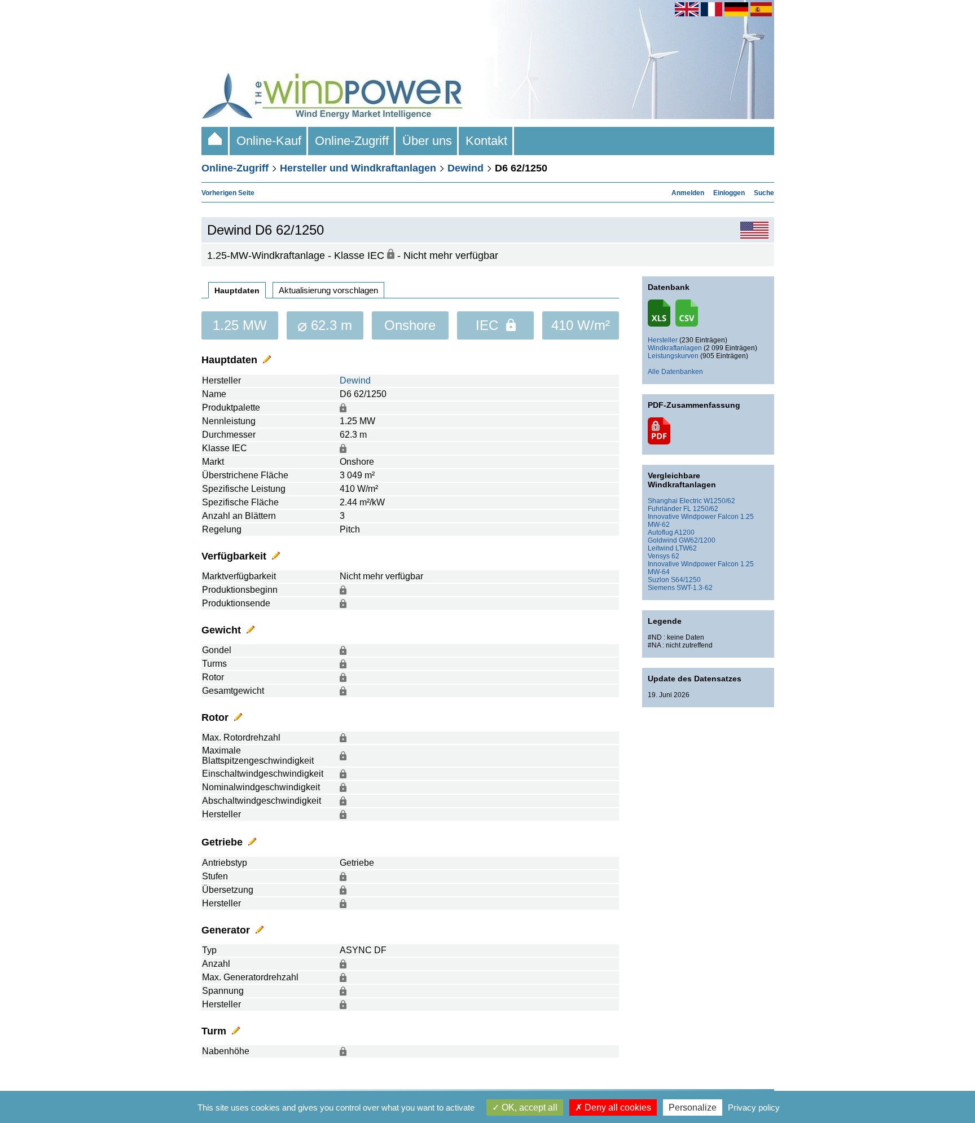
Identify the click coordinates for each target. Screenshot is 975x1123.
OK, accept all (528, 1107)
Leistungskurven (673, 356)
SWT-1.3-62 (695, 588)
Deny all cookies (616, 1107)
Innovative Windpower (682, 517)
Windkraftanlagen (675, 348)
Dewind (465, 168)
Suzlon (658, 580)
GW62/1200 (697, 540)
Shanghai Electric (675, 501)
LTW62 (686, 548)
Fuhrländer (665, 509)
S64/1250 (686, 580)
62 (675, 556)
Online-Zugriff (352, 141)
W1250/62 (719, 501)
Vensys (659, 556)
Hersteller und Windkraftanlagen (358, 168)
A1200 (684, 532)
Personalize (693, 1107)
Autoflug (660, 532)
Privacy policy (754, 1107)
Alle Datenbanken (675, 372)
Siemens (661, 588)
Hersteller (663, 340)
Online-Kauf (269, 141)
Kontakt (486, 141)
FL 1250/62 (700, 509)
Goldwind (662, 540)
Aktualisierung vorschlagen (328, 290)
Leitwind (661, 548)
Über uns (427, 141)
